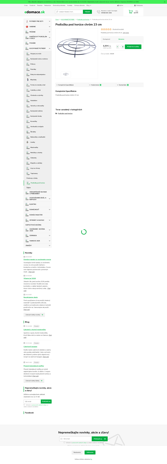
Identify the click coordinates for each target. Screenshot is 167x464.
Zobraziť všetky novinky (33, 315)
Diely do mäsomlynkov (37, 74)
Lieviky (32, 142)
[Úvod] (39, 12)
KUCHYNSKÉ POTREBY (37, 48)
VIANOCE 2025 (34, 241)
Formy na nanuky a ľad (37, 85)
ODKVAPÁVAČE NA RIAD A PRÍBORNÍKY (38, 193)
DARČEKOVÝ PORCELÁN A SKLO (38, 37)
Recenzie (39, 5)
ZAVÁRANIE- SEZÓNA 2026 (37, 230)
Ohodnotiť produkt (118, 29)
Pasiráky (33, 69)
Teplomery (34, 173)
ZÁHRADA (33, 235)
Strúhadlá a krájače (36, 127)
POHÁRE (32, 43)
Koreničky (33, 121)
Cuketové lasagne (30, 347)
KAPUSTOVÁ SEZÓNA (33, 225)
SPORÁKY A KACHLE (36, 220)
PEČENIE (32, 32)
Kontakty (69, 5)
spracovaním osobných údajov (39, 405)
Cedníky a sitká (35, 90)
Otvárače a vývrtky (36, 95)
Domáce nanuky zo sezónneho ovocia (37, 259)
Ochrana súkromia (79, 5)
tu (91, 459)
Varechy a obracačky (37, 106)
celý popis (126, 33)
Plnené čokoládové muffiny (34, 366)
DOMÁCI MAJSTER (35, 215)
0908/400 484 (106, 13)
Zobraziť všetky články (32, 381)
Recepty (36, 326)
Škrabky (33, 132)
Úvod (57, 19)
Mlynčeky (33, 80)
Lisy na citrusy (35, 168)
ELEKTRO (32, 204)
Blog (88, 5)
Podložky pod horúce (38, 183)
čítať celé (32, 272)
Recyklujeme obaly (31, 297)
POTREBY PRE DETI (36, 21)
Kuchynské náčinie (36, 111)
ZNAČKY (29, 246)
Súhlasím (90, 452)
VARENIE (32, 27)
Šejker (29, 188)
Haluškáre (33, 100)
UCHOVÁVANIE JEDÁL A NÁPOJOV (37, 199)
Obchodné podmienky (59, 5)
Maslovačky (34, 147)
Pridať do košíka (133, 47)
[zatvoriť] (164, 2)
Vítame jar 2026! (30, 278)
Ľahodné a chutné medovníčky (35, 330)
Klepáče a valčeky (36, 163)
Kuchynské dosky (36, 116)
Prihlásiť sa (46, 401)
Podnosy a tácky (32, 178)
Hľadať (87, 12)
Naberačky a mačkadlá (37, 137)
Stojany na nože (35, 54)
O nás (26, 5)
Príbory (32, 64)
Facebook (32, 5)
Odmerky (33, 158)
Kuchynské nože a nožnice (39, 59)
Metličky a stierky (36, 153)
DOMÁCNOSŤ (34, 210)
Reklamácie (47, 5)
